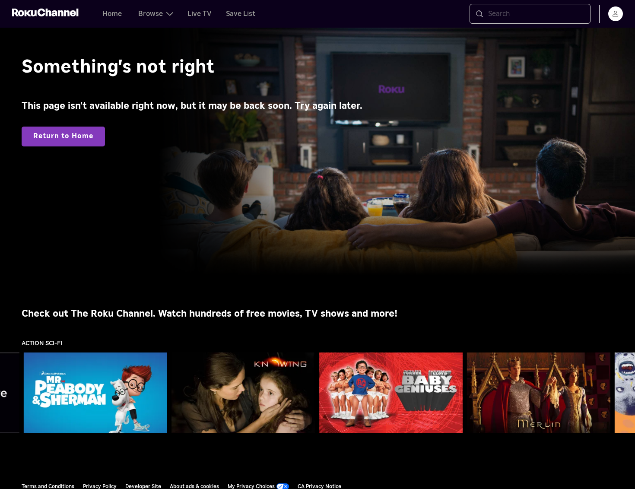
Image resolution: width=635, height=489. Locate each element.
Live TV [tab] (199, 13)
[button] (97, 393)
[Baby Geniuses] (391, 393)
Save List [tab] (240, 13)
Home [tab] (112, 13)
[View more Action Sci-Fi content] (624, 393)
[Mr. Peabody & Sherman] (95, 393)
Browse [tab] (150, 13)
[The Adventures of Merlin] (538, 392)
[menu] (615, 13)
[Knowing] (243, 393)
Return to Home (63, 136)
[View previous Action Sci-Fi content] (11, 393)
